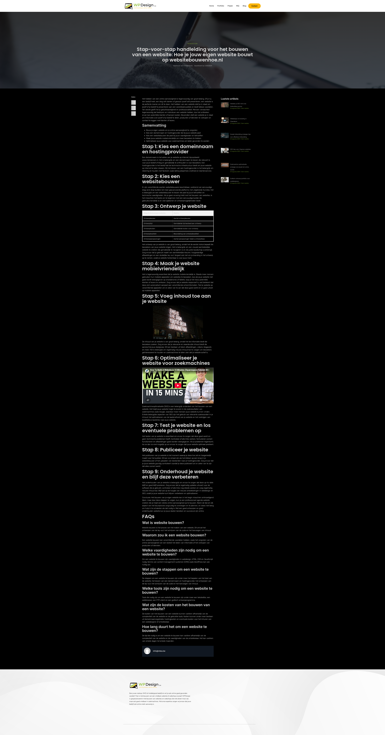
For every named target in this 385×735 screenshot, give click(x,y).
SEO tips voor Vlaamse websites (240, 149)
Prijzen (230, 6)
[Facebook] (130, 709)
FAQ (237, 6)
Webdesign (192, 43)
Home (211, 6)
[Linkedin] (133, 709)
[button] (133, 102)
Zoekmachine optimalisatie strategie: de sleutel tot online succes (239, 167)
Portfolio (220, 6)
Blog (244, 6)
